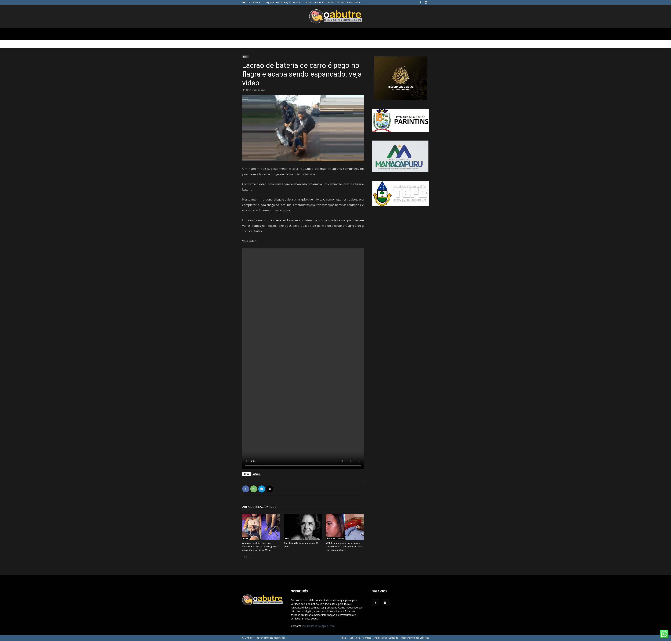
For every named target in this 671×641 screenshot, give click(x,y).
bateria (256, 473)
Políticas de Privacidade (349, 2)
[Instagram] (426, 2)
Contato (330, 2)
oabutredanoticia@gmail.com (318, 626)
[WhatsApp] (253, 488)
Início (308, 2)
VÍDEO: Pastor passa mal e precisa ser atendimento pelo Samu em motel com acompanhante (344, 546)
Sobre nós (319, 2)
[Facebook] (420, 2)
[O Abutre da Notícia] (335, 16)
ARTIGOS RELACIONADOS (259, 506)
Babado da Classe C (335, 538)
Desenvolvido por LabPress (415, 637)
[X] (269, 488)
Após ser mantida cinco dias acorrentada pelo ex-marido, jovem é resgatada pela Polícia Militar (260, 546)
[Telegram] (261, 488)
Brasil (245, 57)
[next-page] (250, 557)
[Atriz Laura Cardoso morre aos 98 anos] (303, 527)
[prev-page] (244, 557)
